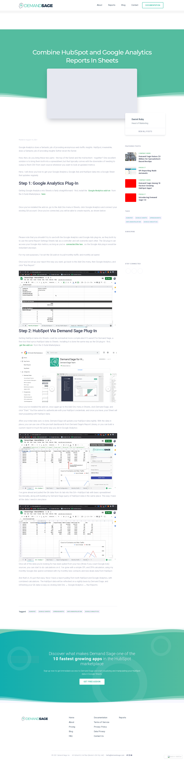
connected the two (74, 244)
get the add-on (26, 345)
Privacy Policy (100, 727)
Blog (123, 5)
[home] (36, 5)
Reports (111, 5)
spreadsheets (58, 611)
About (99, 5)
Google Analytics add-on (99, 190)
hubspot (32, 611)
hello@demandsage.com (115, 755)
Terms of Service (101, 722)
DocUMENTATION (152, 5)
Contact (134, 5)
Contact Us (99, 736)
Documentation (100, 717)
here (44, 194)
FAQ (71, 736)
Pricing (72, 727)
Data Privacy (99, 731)
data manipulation (74, 611)
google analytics (92, 611)
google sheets (44, 611)
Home (71, 717)
